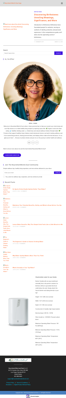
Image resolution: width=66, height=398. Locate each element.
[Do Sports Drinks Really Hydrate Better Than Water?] (7, 190)
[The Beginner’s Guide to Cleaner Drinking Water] (7, 242)
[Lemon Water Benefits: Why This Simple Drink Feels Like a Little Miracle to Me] (7, 225)
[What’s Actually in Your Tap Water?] (7, 268)
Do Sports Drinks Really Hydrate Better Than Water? (29, 189)
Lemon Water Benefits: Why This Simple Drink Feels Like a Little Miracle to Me (38, 224)
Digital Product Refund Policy (22, 384)
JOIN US (57, 172)
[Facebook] (29, 142)
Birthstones (38, 11)
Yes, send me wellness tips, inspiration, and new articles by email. (24, 177)
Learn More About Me (12, 155)
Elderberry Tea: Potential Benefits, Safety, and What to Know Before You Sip (37, 205)
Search (5, 50)
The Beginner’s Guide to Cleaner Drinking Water (28, 241)
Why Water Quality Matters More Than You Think (28, 255)
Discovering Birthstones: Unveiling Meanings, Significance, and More (46, 17)
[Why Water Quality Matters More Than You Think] (7, 256)
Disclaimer (9, 384)
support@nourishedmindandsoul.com (18, 379)
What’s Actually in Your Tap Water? (24, 267)
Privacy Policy (10, 382)
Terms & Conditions (22, 382)
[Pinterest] (37, 142)
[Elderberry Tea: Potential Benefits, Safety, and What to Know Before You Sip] (7, 206)
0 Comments (24, 191)
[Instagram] (33, 142)
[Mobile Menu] (62, 3)
